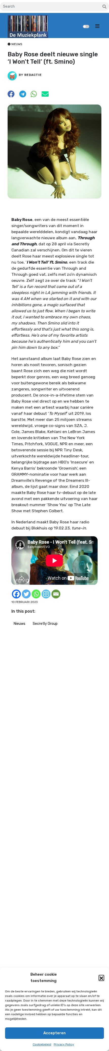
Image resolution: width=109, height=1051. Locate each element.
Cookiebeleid (42, 1044)
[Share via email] (45, 95)
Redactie (33, 75)
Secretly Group (45, 624)
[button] (101, 977)
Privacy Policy (64, 1044)
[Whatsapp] (36, 594)
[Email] (55, 594)
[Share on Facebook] (11, 95)
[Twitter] (26, 594)
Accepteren (54, 1033)
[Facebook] (16, 594)
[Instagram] (46, 594)
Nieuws (19, 624)
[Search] (104, 7)
